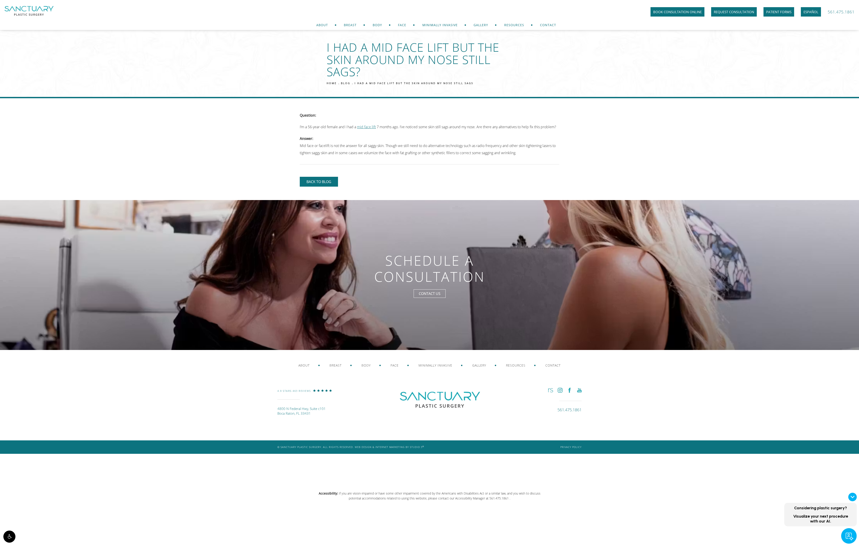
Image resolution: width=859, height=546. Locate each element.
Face (402, 25)
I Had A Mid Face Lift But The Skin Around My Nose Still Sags (414, 83)
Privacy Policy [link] (571, 447)
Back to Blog (318, 181)
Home (332, 83)
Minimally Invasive (440, 25)
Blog (345, 83)
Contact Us (429, 293)
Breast (350, 25)
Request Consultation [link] (734, 12)
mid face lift (366, 126)
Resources (514, 25)
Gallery (481, 25)
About (322, 25)
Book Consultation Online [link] (677, 12)
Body (377, 25)
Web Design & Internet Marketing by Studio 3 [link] (389, 447)
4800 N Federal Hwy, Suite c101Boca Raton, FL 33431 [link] (301, 411)
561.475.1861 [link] (841, 12)
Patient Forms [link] (778, 12)
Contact (548, 25)
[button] (9, 537)
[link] (304, 394)
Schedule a (429, 268)
